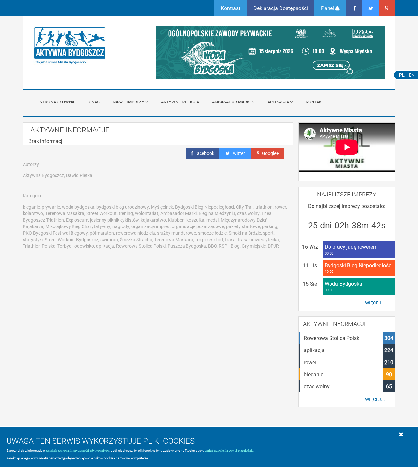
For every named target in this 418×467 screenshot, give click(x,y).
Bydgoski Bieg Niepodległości (204, 207)
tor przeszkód (209, 239)
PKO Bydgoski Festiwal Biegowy (55, 233)
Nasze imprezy (128, 102)
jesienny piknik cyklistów (114, 220)
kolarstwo (33, 213)
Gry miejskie (254, 246)
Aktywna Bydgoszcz (43, 175)
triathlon (264, 207)
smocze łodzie (212, 233)
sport (268, 233)
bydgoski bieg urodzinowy (122, 207)
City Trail (244, 207)
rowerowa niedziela (135, 233)
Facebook (203, 153)
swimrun (109, 239)
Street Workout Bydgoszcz (71, 239)
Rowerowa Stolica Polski (141, 246)
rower (280, 207)
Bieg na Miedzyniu (217, 213)
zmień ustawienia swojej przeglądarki (229, 450)
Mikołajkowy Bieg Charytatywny (77, 226)
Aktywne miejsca (180, 102)
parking (269, 226)
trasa (230, 239)
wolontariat (146, 213)
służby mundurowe (176, 233)
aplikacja (105, 246)
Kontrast (230, 8)
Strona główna (57, 102)
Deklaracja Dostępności (280, 8)
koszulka (195, 220)
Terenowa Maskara (173, 239)
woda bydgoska (78, 207)
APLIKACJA (278, 102)
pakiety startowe (243, 226)
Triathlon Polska (39, 246)
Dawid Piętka (79, 175)
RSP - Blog (229, 246)
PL (402, 75)
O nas (94, 102)
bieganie (31, 207)
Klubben (176, 220)
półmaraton (102, 233)
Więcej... (375, 303)
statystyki (33, 239)
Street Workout (101, 213)
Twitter (237, 153)
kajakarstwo (153, 220)
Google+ (270, 153)
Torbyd (64, 246)
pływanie (51, 207)
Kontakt (315, 102)
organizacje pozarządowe (198, 226)
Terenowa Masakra (64, 213)
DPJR (273, 246)
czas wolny (248, 213)
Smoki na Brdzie (245, 233)
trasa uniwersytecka (258, 239)
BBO (212, 246)
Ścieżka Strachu (136, 239)
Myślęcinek (162, 207)
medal (212, 220)
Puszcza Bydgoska (187, 246)
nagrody (120, 226)
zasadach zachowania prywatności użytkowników (77, 450)
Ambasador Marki (231, 102)
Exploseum (77, 220)
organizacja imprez (150, 226)
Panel (328, 8)
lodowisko (83, 246)
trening (126, 213)
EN (412, 75)
